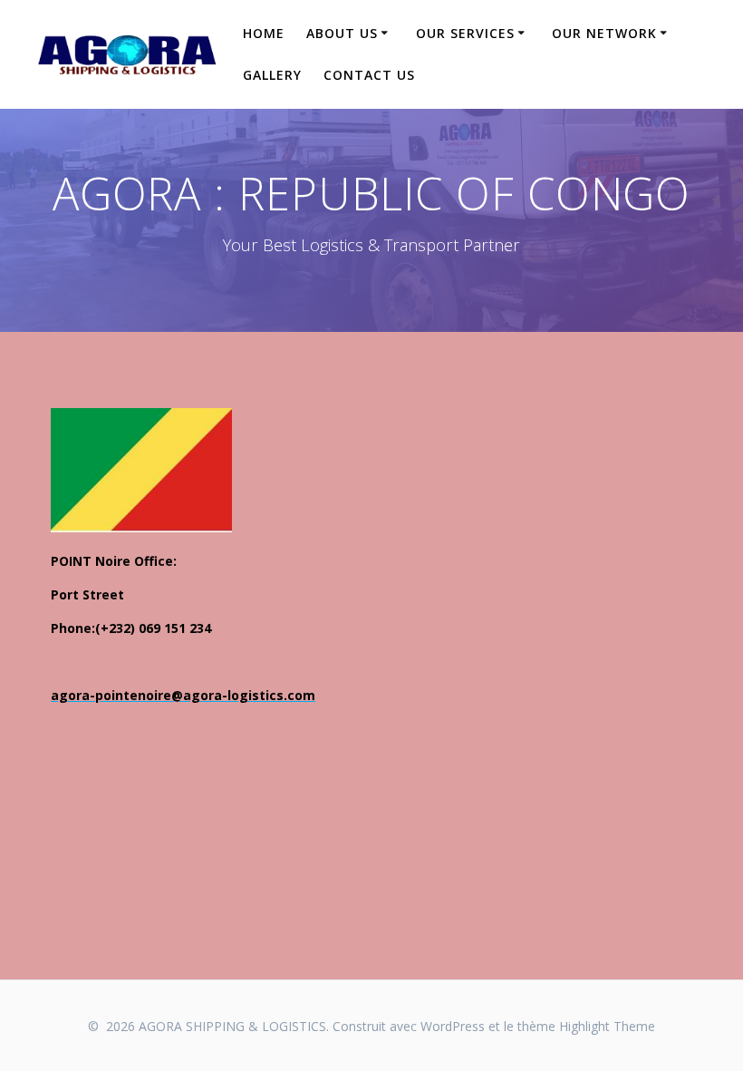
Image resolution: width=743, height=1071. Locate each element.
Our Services (465, 33)
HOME (264, 33)
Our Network (604, 33)
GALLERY (272, 74)
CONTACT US (369, 74)
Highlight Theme (607, 1026)
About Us (342, 33)
